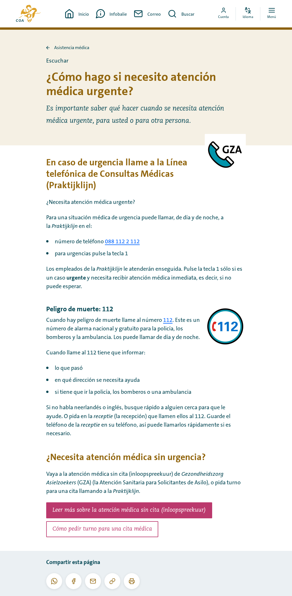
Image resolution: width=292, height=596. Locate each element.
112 (168, 320)
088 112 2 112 (122, 241)
